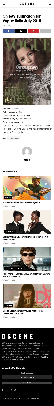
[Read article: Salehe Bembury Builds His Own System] (27, 188)
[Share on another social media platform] (45, 31)
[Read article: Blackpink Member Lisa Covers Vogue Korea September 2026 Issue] (27, 296)
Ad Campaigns (10, 231)
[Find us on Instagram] (11, 390)
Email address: (27, 373)
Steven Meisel (24, 119)
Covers (8, 197)
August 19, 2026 (9, 206)
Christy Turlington (24, 115)
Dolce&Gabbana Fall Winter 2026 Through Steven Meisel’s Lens (25, 238)
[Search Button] (50, 3)
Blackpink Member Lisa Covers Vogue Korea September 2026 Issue (23, 312)
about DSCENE (42, 357)
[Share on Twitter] (21, 31)
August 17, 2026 (9, 280)
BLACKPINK (9, 305)
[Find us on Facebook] (2, 390)
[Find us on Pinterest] (15, 390)
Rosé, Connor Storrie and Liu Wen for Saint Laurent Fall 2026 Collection (26, 275)
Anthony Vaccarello (13, 268)
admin (27, 159)
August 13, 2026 (9, 317)
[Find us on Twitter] (7, 390)
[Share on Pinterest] (33, 31)
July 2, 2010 (7, 26)
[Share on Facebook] (9, 31)
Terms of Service (18, 359)
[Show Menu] (4, 3)
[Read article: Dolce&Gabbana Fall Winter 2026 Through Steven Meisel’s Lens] (27, 222)
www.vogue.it (17, 122)
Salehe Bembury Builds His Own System (21, 202)
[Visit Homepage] (27, 3)
